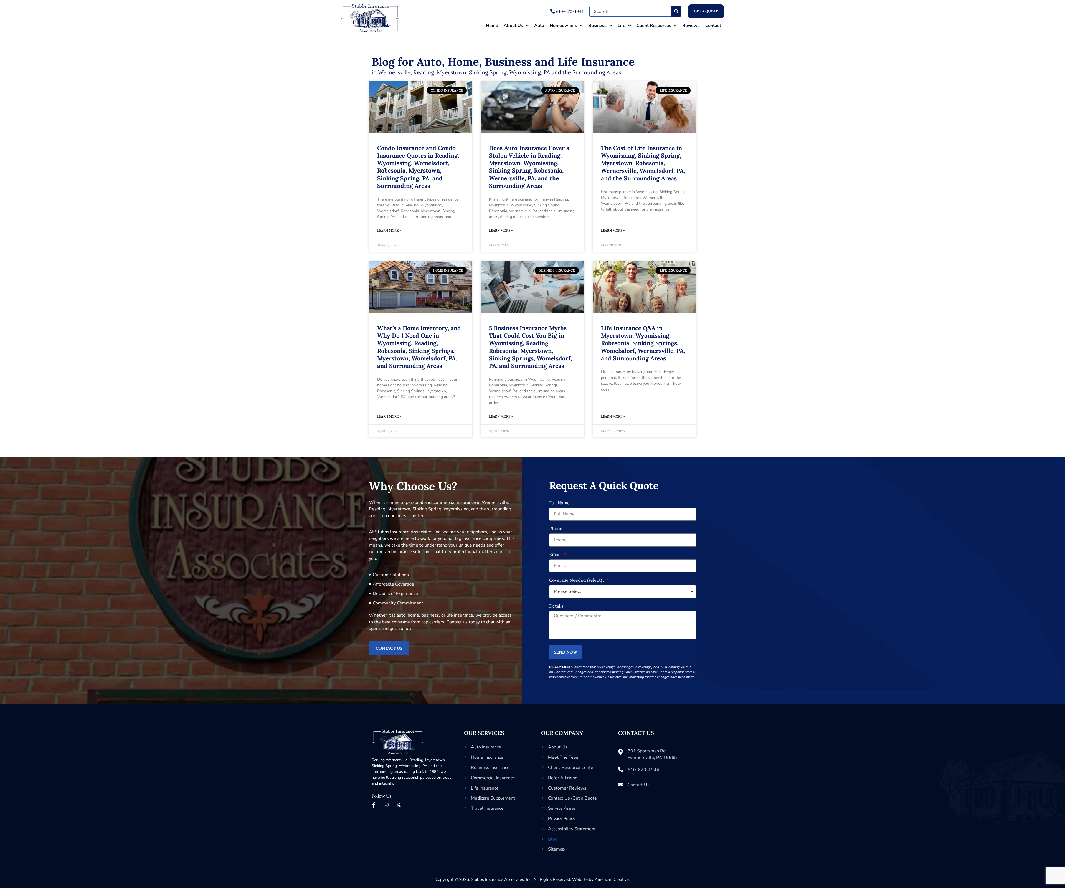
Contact (713, 25)
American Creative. (612, 879)
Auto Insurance (486, 747)
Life (621, 25)
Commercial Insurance (493, 778)
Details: (556, 606)
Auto (539, 25)
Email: (556, 554)
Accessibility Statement (572, 829)
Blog (552, 839)
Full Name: (560, 502)
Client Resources (654, 25)
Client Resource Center (571, 768)
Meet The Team (564, 757)
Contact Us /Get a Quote (572, 798)
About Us (513, 25)
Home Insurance (487, 757)
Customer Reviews (567, 788)
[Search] (676, 11)
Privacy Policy (561, 819)
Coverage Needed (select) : (577, 580)
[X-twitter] (398, 805)
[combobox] (630, 11)
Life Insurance (485, 788)
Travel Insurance (487, 808)
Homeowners (563, 25)
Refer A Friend (562, 778)
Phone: (557, 528)
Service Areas (562, 808)
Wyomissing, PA (413, 765)
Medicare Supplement (493, 798)
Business (597, 25)
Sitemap (556, 849)
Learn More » (389, 230)
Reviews (691, 25)
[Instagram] (386, 805)
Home (492, 25)
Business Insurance (490, 768)
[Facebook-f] (373, 805)
